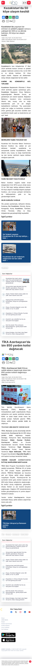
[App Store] (16, 640)
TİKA (3, 368)
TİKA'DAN (4, 427)
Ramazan (22, 409)
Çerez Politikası (5, 627)
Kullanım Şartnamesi (6, 623)
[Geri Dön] (3, 2)
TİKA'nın (18, 468)
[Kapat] (30, 661)
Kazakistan (5, 87)
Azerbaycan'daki (14, 368)
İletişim (3, 621)
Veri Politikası (4, 629)
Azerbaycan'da (15, 433)
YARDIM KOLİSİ (23, 427)
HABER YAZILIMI (5, 649)
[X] (16, 612)
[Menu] (29, 2)
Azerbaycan (5, 442)
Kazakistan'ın (6, 66)
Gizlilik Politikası (5, 625)
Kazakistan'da (7, 27)
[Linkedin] (25, 612)
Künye (3, 618)
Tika (3, 534)
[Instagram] (20, 612)
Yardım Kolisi (24, 534)
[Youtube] (29, 612)
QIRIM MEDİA (4, 620)
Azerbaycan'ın (19, 497)
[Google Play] (16, 635)
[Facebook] (11, 612)
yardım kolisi (23, 421)
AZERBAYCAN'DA (24, 460)
